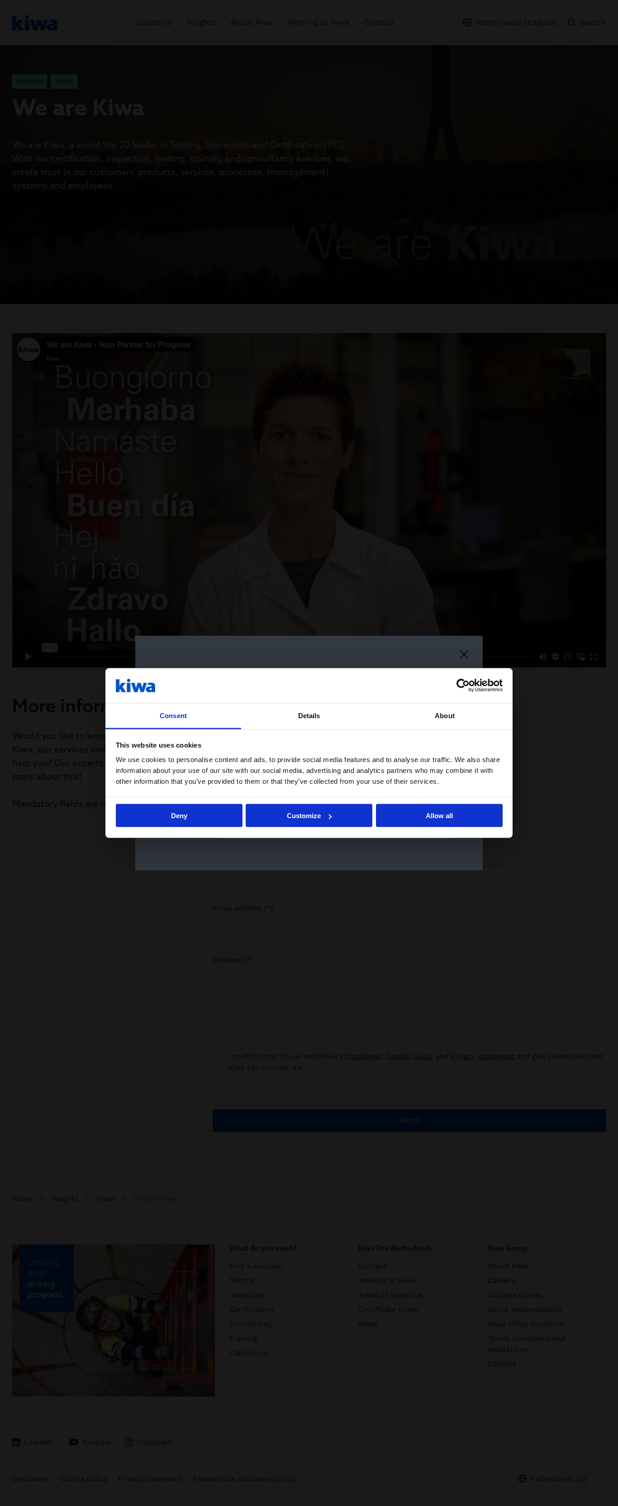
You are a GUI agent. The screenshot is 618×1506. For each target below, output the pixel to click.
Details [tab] (309, 715)
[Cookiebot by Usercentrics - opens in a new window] (463, 685)
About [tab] (445, 715)
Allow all (439, 816)
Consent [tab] (173, 715)
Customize (304, 816)
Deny (179, 816)
